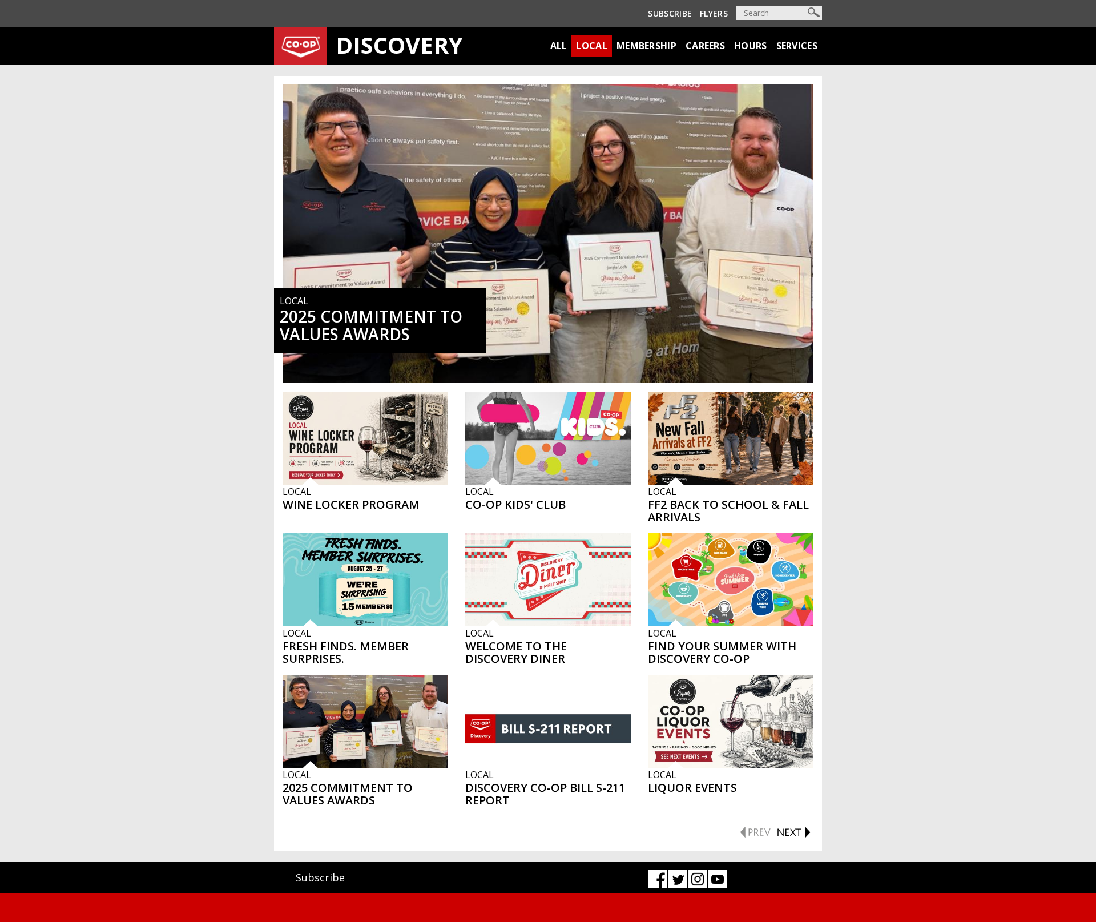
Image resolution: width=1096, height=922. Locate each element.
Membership (646, 45)
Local (591, 45)
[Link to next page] (793, 830)
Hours (750, 45)
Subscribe (670, 13)
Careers (705, 45)
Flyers (714, 13)
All (558, 45)
